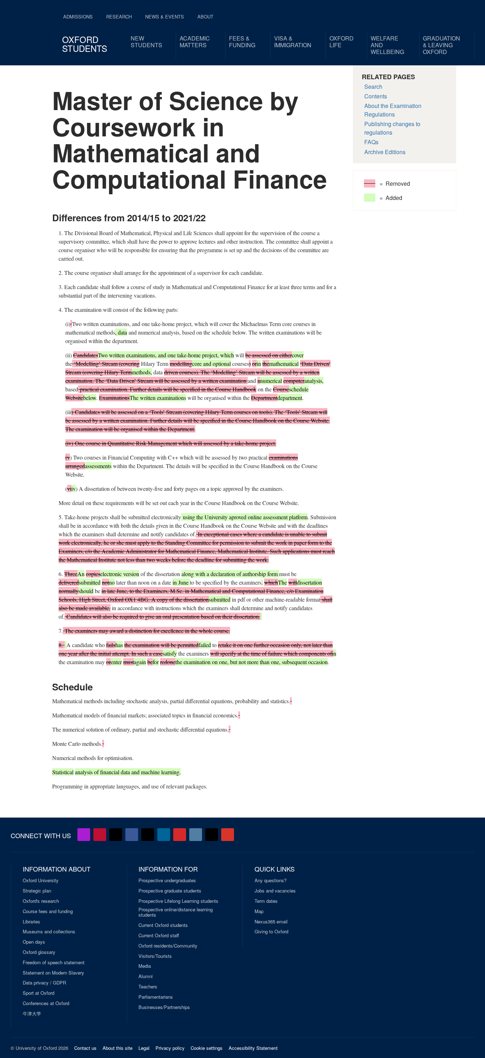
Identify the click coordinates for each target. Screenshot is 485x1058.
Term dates (266, 901)
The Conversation (227, 834)
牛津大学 (32, 1013)
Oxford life (341, 41)
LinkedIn (163, 834)
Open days (34, 942)
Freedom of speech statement (54, 962)
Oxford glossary (39, 952)
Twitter (115, 834)
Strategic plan (37, 891)
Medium (211, 834)
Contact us (85, 1048)
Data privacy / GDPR (44, 983)
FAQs (371, 142)
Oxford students (84, 43)
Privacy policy (170, 1048)
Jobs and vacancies (275, 891)
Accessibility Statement (253, 1048)
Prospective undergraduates (167, 880)
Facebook (131, 834)
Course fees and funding (48, 911)
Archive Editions (384, 152)
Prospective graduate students (169, 891)
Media (144, 966)
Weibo (179, 834)
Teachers (147, 986)
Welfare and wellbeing (387, 45)
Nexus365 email (271, 921)
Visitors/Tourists (155, 956)
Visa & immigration (292, 41)
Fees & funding (242, 41)
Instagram (195, 834)
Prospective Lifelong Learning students (178, 901)
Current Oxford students (163, 925)
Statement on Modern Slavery (53, 973)
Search (373, 86)
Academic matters (195, 41)
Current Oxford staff (158, 935)
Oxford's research (41, 901)
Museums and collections (49, 931)
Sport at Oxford (38, 993)
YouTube (99, 834)
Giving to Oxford (271, 931)
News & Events (164, 16)
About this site (117, 1048)
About (205, 16)
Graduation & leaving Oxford (441, 45)
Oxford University (41, 880)
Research (119, 16)
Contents (375, 96)
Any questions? (271, 880)
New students (146, 41)
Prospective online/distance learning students (175, 912)
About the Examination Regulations (392, 110)
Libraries (31, 921)
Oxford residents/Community (167, 946)
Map (259, 911)
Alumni (145, 976)
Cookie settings (207, 1048)
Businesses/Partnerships (164, 1007)
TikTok (147, 834)
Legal (143, 1048)
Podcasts (83, 834)
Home (29, 28)
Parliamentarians (155, 997)
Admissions (78, 16)
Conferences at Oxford (46, 1003)
